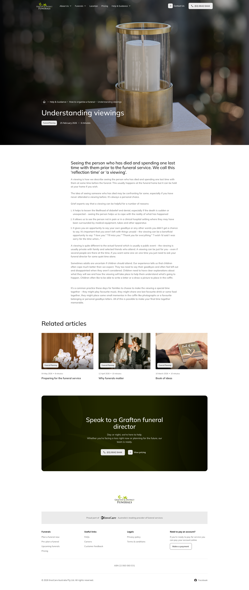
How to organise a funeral (82, 101)
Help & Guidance (58, 101)
